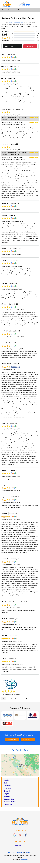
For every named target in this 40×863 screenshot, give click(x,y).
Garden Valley (10, 802)
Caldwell (7, 786)
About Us (13, 10)
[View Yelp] (20, 835)
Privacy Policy (19, 852)
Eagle (6, 794)
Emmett (7, 796)
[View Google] (14, 835)
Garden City (9, 799)
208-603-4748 (24, 5)
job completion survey (16, 22)
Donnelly (7, 791)
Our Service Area (20, 750)
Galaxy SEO (24, 859)
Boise (6, 783)
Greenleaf (8, 804)
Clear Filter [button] (30, 46)
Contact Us (29, 740)
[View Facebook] (25, 835)
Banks (6, 780)
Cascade (7, 788)
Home (5, 10)
